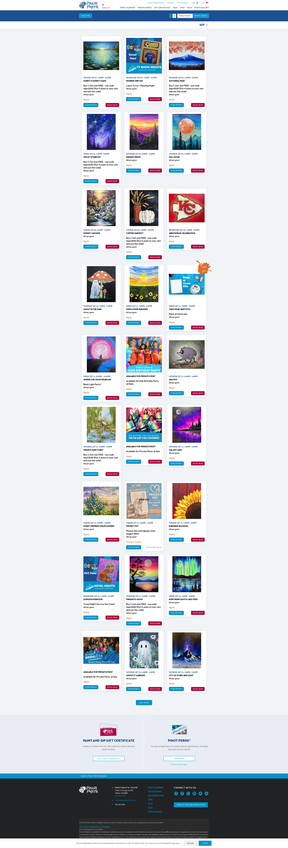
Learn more (175, 843)
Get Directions (120, 796)
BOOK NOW (112, 105)
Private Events (145, 8)
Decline (190, 843)
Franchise (170, 2)
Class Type (85, 16)
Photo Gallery (202, 8)
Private (200, 16)
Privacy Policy (95, 827)
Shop (182, 8)
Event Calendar (127, 8)
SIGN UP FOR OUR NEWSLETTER (191, 805)
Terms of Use (84, 827)
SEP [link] (202, 25)
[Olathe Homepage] (89, 5)
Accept (205, 843)
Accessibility (105, 827)
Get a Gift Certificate (108, 758)
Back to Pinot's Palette (156, 2)
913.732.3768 (120, 805)
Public (185, 16)
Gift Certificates (162, 8)
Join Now (179, 758)
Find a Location (183, 2)
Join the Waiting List (154, 547)
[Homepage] (95, 789)
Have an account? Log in (179, 764)
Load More (144, 703)
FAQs (175, 8)
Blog (189, 8)
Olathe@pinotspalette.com (125, 800)
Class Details (91, 105)
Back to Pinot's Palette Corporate (94, 776)
